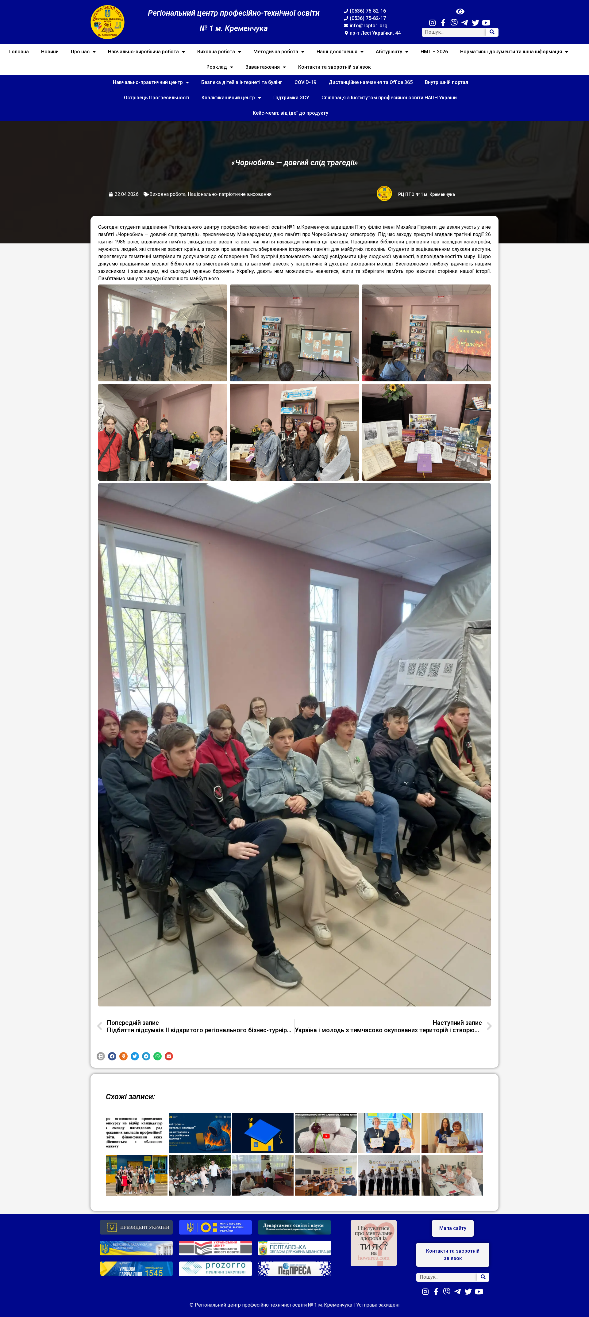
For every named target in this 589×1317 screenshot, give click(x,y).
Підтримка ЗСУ (291, 98)
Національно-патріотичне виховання (229, 194)
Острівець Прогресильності (156, 98)
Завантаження (262, 67)
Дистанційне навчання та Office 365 (371, 82)
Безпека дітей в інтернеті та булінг (241, 82)
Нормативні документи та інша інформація (511, 52)
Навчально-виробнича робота (143, 52)
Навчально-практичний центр (148, 82)
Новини (50, 52)
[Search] (492, 32)
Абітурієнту (389, 52)
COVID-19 (305, 82)
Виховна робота (216, 52)
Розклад (216, 67)
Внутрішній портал (446, 82)
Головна (19, 52)
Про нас (80, 52)
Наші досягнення (337, 52)
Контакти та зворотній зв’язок (334, 67)
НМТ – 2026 (434, 52)
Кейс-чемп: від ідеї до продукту (290, 113)
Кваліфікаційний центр (228, 98)
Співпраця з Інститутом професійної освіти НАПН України (389, 98)
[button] (101, 1056)
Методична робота (275, 52)
